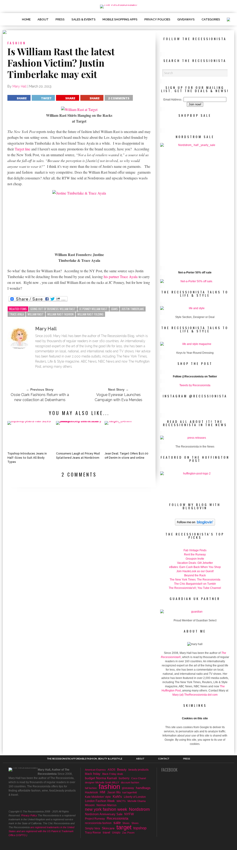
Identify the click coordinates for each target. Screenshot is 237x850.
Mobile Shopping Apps (120, 19)
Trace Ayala (16, 314)
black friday (92, 773)
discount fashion (130, 782)
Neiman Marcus (106, 805)
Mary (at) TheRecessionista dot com (195, 694)
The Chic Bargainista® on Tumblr (195, 583)
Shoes (126, 823)
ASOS (111, 769)
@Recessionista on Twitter (199, 376)
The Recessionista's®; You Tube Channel (195, 588)
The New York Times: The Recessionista (195, 579)
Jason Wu (114, 792)
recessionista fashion (98, 822)
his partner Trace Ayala (120, 276)
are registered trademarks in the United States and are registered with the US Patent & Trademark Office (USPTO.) (41, 831)
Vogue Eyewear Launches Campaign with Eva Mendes (118, 397)
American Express (95, 769)
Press (60, 19)
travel (106, 832)
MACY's (121, 801)
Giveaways (186, 19)
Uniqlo (116, 832)
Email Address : (173, 99)
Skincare (108, 828)
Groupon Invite (195, 558)
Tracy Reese (93, 832)
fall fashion (91, 788)
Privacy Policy (29, 815)
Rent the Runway (195, 554)
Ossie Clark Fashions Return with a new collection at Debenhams (40, 397)
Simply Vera (92, 828)
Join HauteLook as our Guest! (195, 571)
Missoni (90, 805)
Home (26, 19)
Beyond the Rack (195, 575)
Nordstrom (139, 809)
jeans (114, 309)
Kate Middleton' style (98, 796)
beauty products (138, 769)
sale (117, 823)
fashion (109, 787)
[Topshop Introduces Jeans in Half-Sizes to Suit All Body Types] (29, 421)
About (43, 19)
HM (102, 792)
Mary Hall (19, 86)
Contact (163, 759)
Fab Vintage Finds (195, 550)
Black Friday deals (112, 773)
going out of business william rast (52, 309)
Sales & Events (84, 19)
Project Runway (95, 818)
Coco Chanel (138, 778)
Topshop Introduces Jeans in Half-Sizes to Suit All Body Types (27, 458)
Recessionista (117, 818)
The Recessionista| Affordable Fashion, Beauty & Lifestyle (84, 759)
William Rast (36, 314)
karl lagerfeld (129, 792)
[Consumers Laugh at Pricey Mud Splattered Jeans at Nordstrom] (79, 421)
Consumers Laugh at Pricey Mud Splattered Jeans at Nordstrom (78, 455)
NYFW (129, 814)
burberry (124, 778)
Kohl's (117, 796)
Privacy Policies (157, 19)
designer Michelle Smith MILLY (102, 782)
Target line (23, 148)
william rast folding (90, 314)
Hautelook (91, 792)
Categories (211, 19)
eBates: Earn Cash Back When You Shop (195, 567)
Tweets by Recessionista (194, 385)
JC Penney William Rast (93, 309)
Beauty (122, 769)
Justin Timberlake (133, 309)
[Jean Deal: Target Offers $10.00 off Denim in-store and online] (118, 421)
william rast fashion (60, 314)
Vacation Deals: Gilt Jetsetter (195, 563)
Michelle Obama (137, 801)
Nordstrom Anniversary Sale (103, 814)
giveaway (128, 788)
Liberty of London (135, 796)
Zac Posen (128, 832)
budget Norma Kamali (101, 778)
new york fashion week (106, 809)
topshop (140, 828)
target (123, 827)
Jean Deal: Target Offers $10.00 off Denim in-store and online (126, 455)
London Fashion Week (100, 801)
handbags (143, 788)
